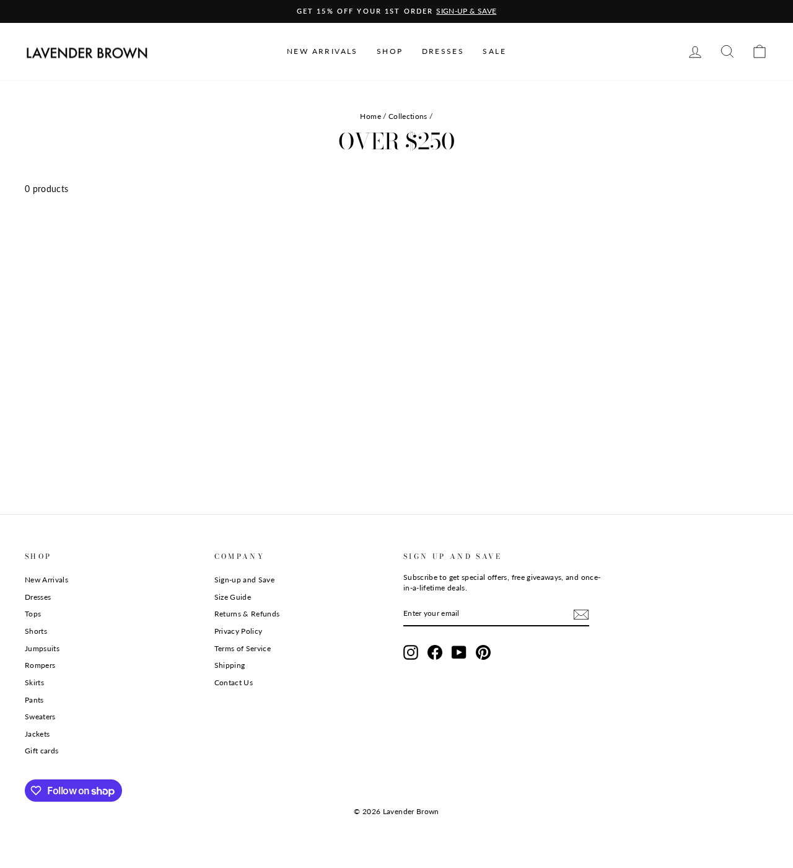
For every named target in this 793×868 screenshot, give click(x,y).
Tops (33, 613)
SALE (494, 51)
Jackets (37, 734)
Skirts (34, 682)
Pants (34, 699)
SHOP (390, 51)
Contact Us (233, 682)
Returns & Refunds (247, 613)
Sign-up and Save (244, 579)
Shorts (36, 631)
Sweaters (40, 716)
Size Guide (233, 597)
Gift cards (42, 750)
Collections (407, 116)
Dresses (38, 597)
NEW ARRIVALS (322, 51)
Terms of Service (242, 648)
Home (370, 116)
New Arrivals (46, 579)
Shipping (229, 665)
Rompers (40, 665)
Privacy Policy (238, 631)
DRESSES (443, 51)
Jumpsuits (42, 648)
